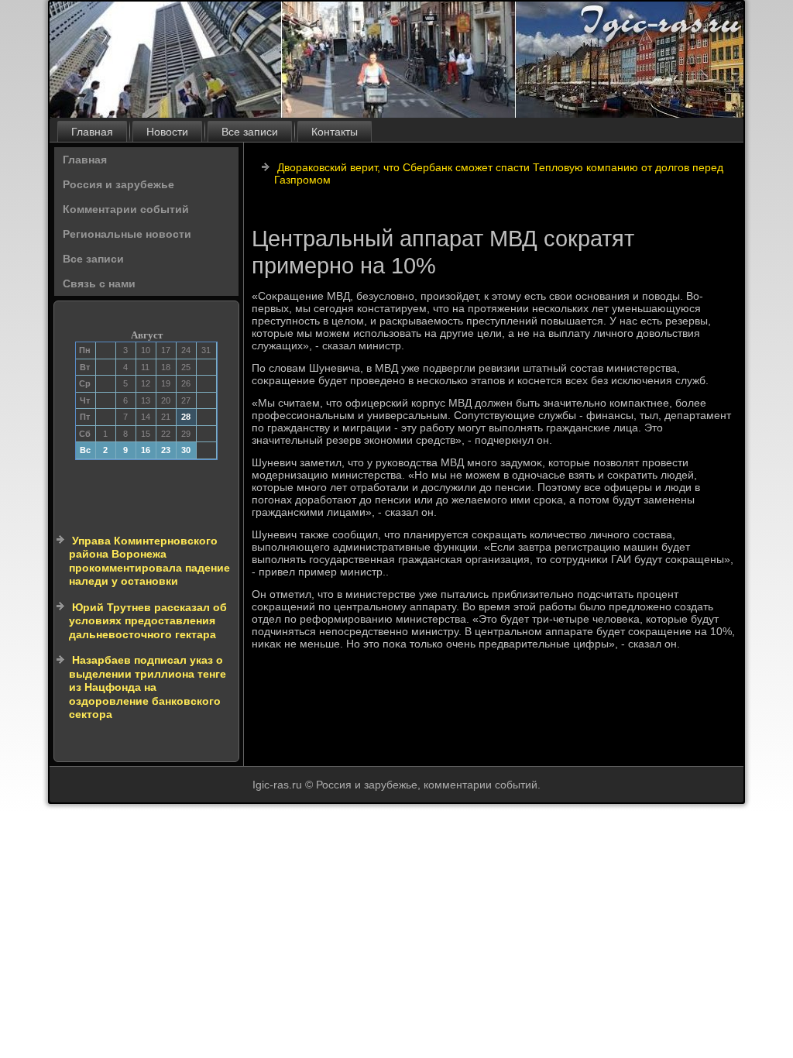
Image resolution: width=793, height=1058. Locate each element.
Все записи (249, 131)
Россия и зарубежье (118, 184)
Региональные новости (127, 234)
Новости (167, 131)
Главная (92, 131)
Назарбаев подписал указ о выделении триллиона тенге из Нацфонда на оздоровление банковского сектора (147, 687)
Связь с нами (99, 283)
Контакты (334, 131)
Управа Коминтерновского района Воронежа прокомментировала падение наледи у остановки (149, 561)
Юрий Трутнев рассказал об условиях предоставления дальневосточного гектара (148, 621)
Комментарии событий (126, 209)
